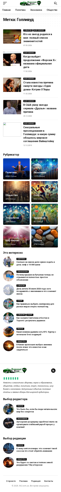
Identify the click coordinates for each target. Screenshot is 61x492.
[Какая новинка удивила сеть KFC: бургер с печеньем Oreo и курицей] (8, 331)
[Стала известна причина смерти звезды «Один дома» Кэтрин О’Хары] (12, 85)
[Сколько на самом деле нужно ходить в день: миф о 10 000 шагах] (8, 261)
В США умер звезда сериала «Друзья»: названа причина (39, 108)
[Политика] (16, 168)
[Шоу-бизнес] (16, 236)
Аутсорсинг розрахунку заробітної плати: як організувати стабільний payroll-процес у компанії (36, 424)
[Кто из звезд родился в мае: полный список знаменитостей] (12, 36)
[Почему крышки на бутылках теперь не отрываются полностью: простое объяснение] (8, 275)
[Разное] (44, 236)
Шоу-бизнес (39, 30)
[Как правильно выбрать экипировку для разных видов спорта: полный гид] (8, 303)
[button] (5, 3)
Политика (11, 172)
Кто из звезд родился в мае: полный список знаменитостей (37, 38)
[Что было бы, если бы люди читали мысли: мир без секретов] (8, 409)
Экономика (40, 172)
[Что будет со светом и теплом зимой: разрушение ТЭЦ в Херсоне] (8, 462)
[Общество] (16, 191)
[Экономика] (44, 168)
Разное (38, 240)
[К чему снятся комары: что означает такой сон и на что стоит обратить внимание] (8, 448)
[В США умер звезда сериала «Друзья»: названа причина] (12, 107)
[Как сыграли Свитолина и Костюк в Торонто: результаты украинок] (8, 317)
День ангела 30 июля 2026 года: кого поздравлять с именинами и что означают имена (36, 291)
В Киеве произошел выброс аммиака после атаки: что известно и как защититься (34, 347)
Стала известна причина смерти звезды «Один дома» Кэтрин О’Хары (38, 86)
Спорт (37, 195)
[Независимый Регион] (30, 3)
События (28, 30)
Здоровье (39, 217)
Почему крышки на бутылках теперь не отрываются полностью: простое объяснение (35, 277)
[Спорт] (44, 191)
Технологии (12, 217)
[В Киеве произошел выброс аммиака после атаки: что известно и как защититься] (8, 345)
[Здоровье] (44, 214)
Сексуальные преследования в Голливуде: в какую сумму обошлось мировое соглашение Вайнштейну (39, 134)
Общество (11, 195)
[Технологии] (16, 214)
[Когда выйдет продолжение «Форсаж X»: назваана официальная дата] (12, 59)
